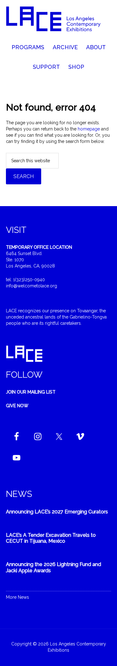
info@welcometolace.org (31, 285)
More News (17, 597)
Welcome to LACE (58, 21)
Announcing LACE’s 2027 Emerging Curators (57, 512)
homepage (89, 128)
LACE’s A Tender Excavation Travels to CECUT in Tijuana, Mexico (51, 538)
